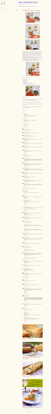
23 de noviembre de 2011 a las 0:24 (26, 198)
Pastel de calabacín (27, 338)
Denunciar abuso (3, 12)
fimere (24, 264)
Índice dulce (27, 6)
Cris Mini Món (25, 138)
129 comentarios (27, 359)
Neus (24, 206)
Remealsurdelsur (25, 303)
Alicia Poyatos (25, 268)
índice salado (33, 6)
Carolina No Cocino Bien (26, 249)
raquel (24, 257)
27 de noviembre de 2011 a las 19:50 (26, 306)
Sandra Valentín (25, 295)
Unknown (25, 276)
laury (24, 212)
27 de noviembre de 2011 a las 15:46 (26, 282)
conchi (24, 172)
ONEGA (25, 237)
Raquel (24, 260)
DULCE (24, 187)
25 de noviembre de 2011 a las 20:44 (26, 271)
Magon (24, 190)
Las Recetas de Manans (26, 246)
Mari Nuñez (25, 228)
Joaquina (25, 183)
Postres (17, 11)
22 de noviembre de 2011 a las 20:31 (26, 194)
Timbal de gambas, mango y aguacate (32, 407)
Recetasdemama (25, 317)
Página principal (22, 6)
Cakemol (25, 242)
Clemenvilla (25, 252)
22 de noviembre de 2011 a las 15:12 (26, 130)
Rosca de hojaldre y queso (29, 376)
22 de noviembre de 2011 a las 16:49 (26, 174)
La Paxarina (25, 312)
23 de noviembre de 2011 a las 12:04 (26, 219)
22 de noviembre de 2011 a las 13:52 (26, 127)
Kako (24, 119)
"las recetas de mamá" (38, 51)
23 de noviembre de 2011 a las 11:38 (26, 215)
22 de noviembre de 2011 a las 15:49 (26, 148)
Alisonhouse (25, 179)
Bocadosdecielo (28, 2)
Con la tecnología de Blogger (30, 412)
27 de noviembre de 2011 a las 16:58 (26, 286)
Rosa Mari (25, 142)
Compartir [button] (23, 359)
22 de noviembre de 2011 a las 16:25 (26, 161)
